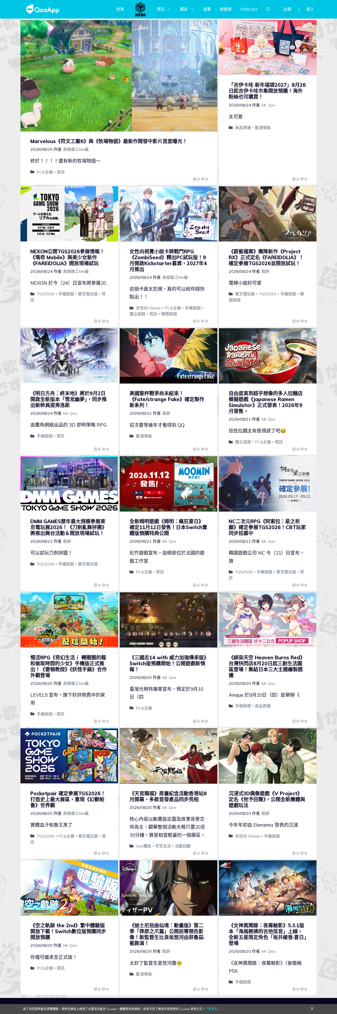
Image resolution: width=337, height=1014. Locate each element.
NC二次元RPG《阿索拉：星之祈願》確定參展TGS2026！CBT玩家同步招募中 (267, 527)
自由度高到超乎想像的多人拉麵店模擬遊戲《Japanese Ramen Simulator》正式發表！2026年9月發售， (266, 402)
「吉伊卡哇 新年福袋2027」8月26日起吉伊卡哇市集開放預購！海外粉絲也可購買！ (267, 91)
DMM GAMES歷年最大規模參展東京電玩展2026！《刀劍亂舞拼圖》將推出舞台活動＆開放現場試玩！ (68, 527)
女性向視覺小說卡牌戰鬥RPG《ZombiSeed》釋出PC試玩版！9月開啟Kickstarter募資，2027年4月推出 (168, 260)
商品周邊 (243, 127)
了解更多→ (212, 1009)
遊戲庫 (226, 9)
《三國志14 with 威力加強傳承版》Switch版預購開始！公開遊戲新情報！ (168, 663)
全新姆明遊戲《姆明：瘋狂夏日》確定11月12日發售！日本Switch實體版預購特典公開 (168, 527)
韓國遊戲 (169, 313)
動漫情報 (263, 127)
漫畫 (207, 9)
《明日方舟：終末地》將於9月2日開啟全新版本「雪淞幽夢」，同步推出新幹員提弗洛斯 (68, 399)
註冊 (287, 9)
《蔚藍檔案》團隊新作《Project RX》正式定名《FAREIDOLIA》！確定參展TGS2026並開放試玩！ (266, 257)
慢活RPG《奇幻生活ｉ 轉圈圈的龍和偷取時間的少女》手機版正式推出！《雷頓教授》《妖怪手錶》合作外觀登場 (68, 666)
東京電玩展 (88, 293)
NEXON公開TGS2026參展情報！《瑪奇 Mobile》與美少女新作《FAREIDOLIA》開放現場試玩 (67, 257)
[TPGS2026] (140, 9)
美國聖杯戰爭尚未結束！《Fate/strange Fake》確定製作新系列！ (167, 399)
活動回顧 (183, 845)
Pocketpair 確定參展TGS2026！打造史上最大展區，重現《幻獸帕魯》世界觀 (68, 799)
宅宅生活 (163, 845)
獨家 (184, 9)
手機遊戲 (66, 293)
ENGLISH (249, 9)
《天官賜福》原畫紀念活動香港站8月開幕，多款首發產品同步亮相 (168, 796)
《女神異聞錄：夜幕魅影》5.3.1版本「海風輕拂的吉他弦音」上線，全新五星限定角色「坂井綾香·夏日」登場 (267, 934)
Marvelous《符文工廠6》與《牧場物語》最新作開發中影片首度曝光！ (108, 141)
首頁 (120, 9)
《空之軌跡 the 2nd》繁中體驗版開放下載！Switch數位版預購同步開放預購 (68, 931)
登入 (310, 9)
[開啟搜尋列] (268, 9)
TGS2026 (45, 293)
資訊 (161, 9)
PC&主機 (45, 172)
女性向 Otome (148, 307)
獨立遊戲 (137, 313)
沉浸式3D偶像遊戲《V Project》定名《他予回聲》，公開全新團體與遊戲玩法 (267, 799)
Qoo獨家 (143, 845)
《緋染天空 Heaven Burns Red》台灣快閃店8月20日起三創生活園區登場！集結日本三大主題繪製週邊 (267, 666)
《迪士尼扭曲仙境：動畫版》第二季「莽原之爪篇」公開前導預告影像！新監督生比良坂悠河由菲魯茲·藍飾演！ (167, 934)
